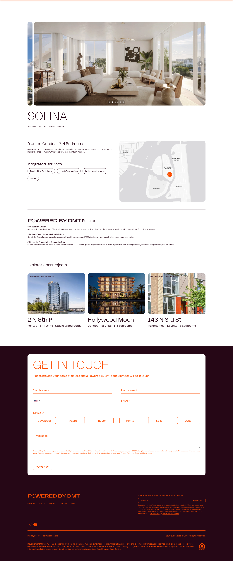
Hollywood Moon (111, 319)
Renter (130, 420)
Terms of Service (50, 535)
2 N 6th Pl (41, 319)
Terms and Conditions (143, 453)
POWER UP (42, 467)
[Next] (200, 63)
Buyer (102, 420)
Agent (73, 420)
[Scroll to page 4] (117, 102)
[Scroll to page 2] (112, 102)
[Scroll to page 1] (109, 102)
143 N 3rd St (164, 319)
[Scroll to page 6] (123, 102)
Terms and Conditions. (170, 514)
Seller (160, 420)
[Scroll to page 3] (115, 102)
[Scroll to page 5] (120, 102)
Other (189, 420)
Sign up (197, 500)
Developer (44, 420)
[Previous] (33, 63)
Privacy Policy (126, 453)
